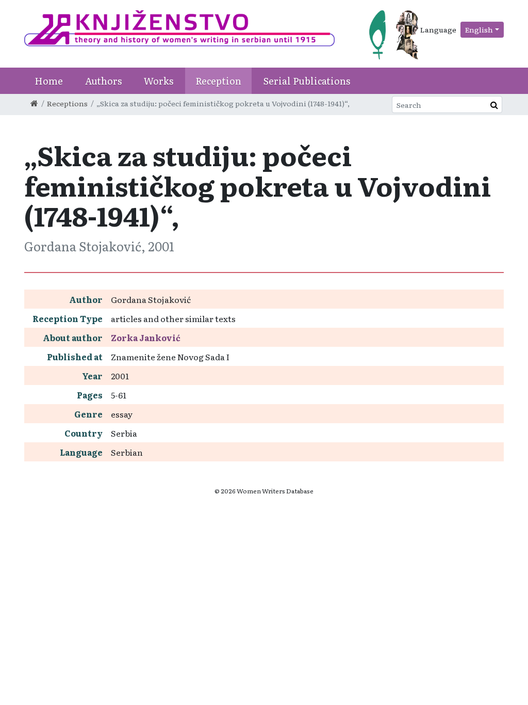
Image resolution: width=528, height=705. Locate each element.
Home (49, 81)
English (479, 29)
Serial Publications (306, 81)
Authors (103, 81)
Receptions (67, 103)
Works (158, 81)
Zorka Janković (145, 337)
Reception (218, 81)
